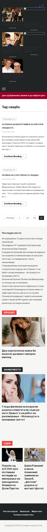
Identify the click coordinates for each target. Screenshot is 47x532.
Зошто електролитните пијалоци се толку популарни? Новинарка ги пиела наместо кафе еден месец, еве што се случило (23, 289)
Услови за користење (24, 515)
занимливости (12, 369)
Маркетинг (37, 511)
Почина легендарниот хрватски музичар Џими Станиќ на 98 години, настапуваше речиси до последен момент (22, 299)
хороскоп (9, 312)
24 (34, 218)
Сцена (7, 443)
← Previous (9, 218)
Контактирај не (10, 511)
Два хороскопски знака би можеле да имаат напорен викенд (19, 354)
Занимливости (9, 119)
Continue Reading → (14, 156)
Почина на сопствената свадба (20, 175)
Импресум (24, 511)
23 (28, 218)
